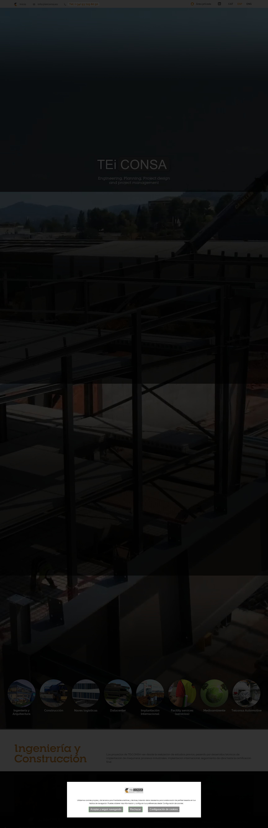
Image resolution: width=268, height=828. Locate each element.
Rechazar (135, 809)
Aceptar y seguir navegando (105, 809)
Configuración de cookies (164, 809)
